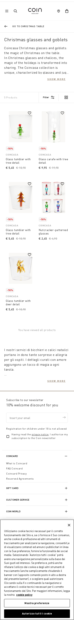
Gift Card (12, 488)
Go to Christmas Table (28, 26)
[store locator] (59, 11)
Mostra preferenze (36, 603)
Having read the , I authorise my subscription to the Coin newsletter (40, 436)
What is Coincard (16, 463)
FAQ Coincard (14, 468)
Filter (46, 97)
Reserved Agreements (20, 478)
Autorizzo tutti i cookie (37, 613)
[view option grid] (66, 97)
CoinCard (12, 456)
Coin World (13, 511)
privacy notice (40, 434)
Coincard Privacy (16, 473)
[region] (37, 569)
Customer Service (17, 499)
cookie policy (24, 594)
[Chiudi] (69, 525)
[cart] (67, 11)
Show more (56, 79)
